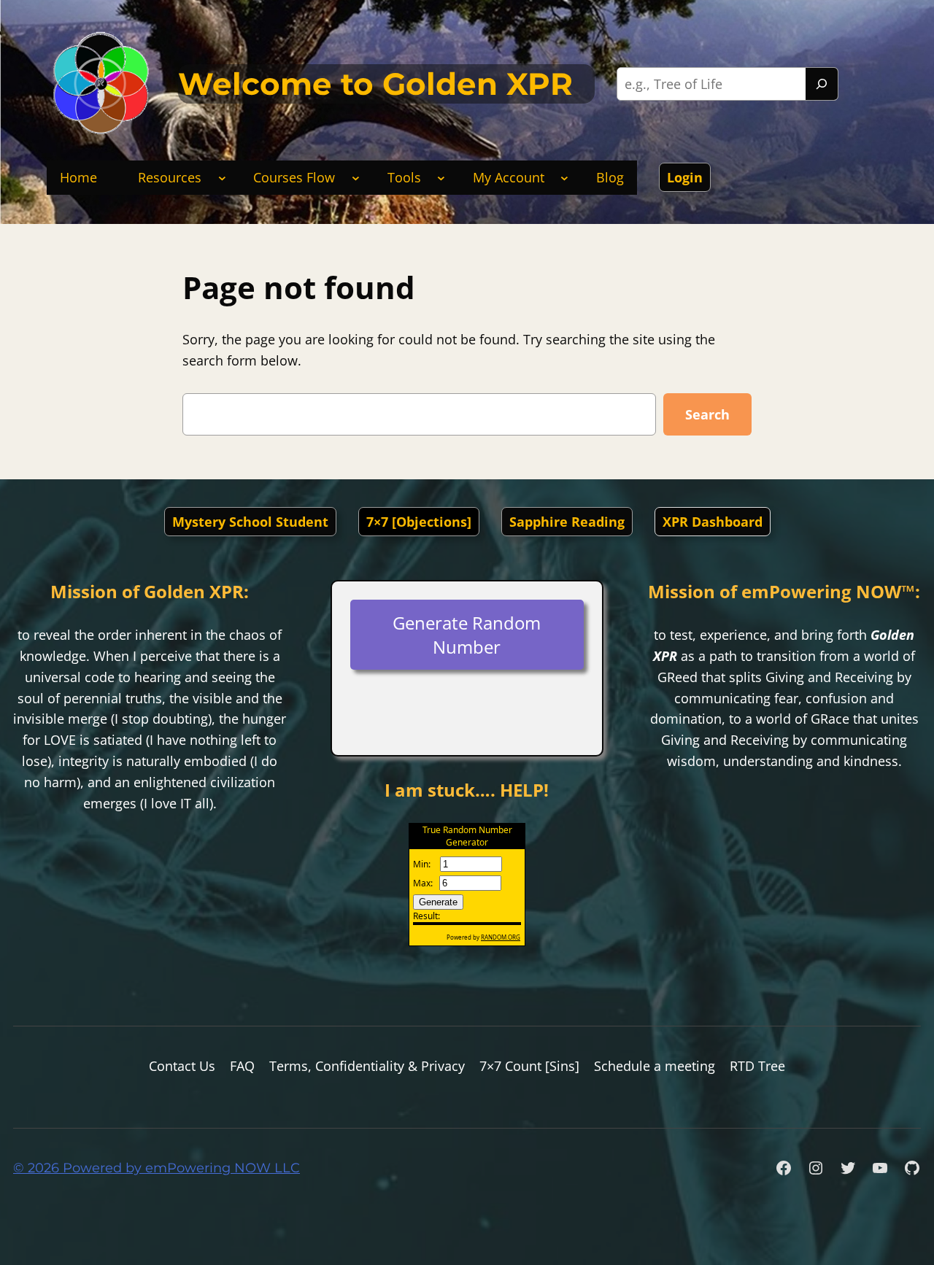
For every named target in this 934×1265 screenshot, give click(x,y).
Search (707, 414)
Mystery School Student (250, 521)
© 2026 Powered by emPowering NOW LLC (156, 1168)
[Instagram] (816, 1168)
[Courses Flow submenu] (356, 178)
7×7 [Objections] (418, 521)
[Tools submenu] (441, 178)
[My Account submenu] (564, 178)
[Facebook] (783, 1168)
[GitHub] (912, 1168)
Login (685, 177)
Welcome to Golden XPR (375, 84)
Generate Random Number (467, 635)
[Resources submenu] (222, 178)
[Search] (822, 84)
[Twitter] (848, 1168)
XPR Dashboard (713, 521)
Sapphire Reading (567, 521)
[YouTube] (880, 1168)
